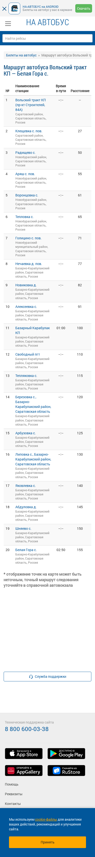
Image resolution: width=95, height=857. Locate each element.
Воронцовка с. (26, 195)
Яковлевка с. (25, 485)
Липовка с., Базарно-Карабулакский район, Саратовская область (33, 459)
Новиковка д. (26, 285)
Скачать (83, 8)
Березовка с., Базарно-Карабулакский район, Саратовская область (33, 404)
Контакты (13, 803)
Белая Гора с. (26, 549)
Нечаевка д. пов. (28, 263)
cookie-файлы (46, 819)
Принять (48, 842)
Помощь (12, 784)
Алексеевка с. (26, 306)
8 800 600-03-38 (27, 729)
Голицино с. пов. (28, 238)
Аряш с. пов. (25, 173)
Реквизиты (13, 794)
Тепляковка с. (26, 375)
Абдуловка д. (26, 507)
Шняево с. (23, 528)
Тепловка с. (24, 216)
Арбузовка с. (25, 433)
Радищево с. (25, 152)
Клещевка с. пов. (28, 131)
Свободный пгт (27, 354)
